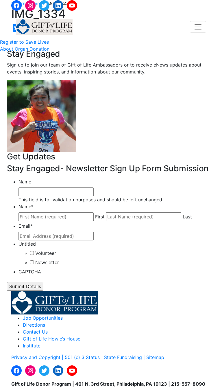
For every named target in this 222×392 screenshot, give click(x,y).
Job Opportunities (43, 318)
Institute (31, 346)
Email (25, 226)
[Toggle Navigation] (198, 27)
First (100, 217)
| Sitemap (153, 357)
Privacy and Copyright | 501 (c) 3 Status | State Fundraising (77, 357)
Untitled (27, 244)
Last (187, 217)
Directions (34, 325)
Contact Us (35, 332)
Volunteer (45, 253)
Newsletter (47, 262)
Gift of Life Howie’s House (51, 339)
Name (24, 182)
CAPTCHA (29, 272)
